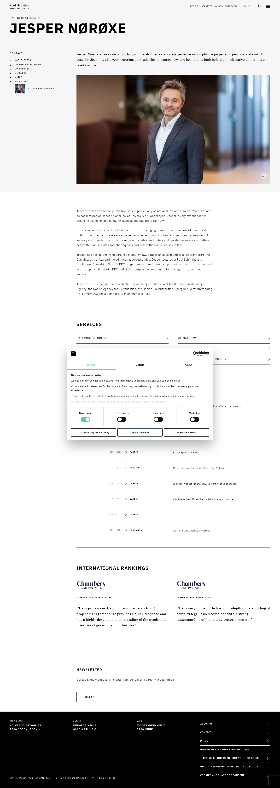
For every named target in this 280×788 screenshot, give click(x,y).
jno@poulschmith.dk (28, 64)
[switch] (121, 419)
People (194, 6)
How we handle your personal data (224, 749)
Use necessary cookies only (93, 432)
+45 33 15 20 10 (106, 778)
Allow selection (140, 432)
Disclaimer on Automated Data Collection (229, 767)
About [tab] (188, 364)
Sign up (89, 696)
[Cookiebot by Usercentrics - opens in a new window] (195, 353)
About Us (206, 724)
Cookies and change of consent (222, 775)
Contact (206, 732)
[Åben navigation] (268, 6)
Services (206, 6)
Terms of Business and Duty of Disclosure (229, 758)
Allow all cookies (186, 432)
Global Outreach (226, 6)
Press (204, 741)
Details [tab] (140, 364)
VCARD (18, 77)
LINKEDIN (21, 73)
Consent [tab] (91, 364)
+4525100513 (23, 60)
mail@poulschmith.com (73, 778)
